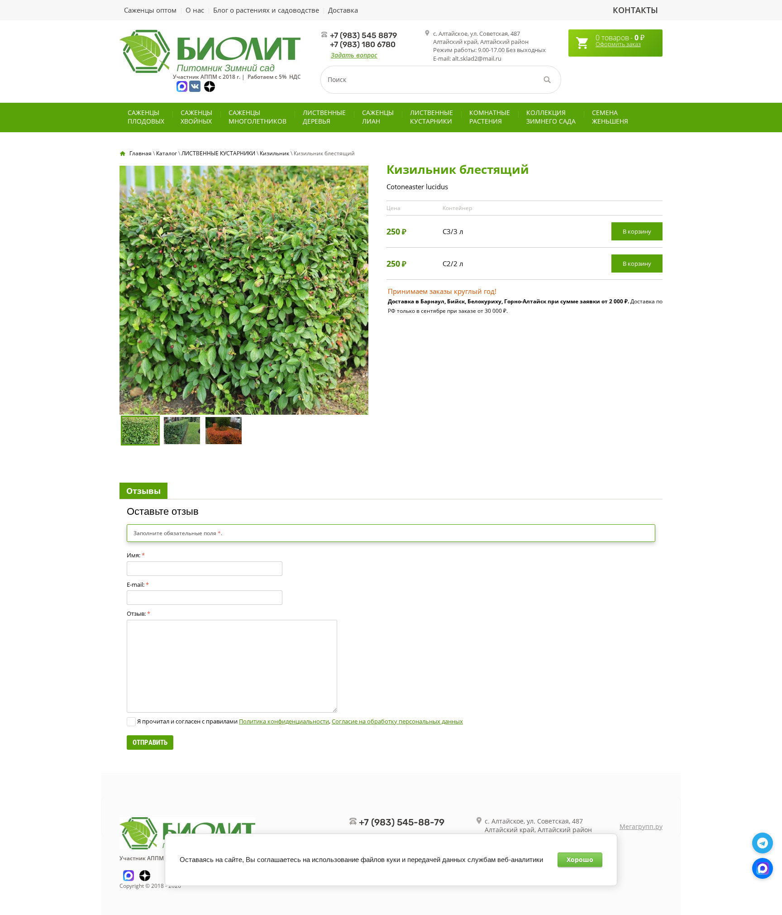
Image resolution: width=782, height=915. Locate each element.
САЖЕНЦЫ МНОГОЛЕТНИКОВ (257, 117)
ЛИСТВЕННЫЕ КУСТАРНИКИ (431, 117)
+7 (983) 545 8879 (363, 35)
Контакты (635, 10)
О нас (195, 9)
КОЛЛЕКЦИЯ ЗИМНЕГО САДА (551, 117)
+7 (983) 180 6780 (363, 44)
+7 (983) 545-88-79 (401, 822)
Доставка (343, 9)
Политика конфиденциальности (284, 721)
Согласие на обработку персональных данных (397, 721)
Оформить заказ (618, 44)
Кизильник (274, 153)
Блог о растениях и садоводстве (266, 9)
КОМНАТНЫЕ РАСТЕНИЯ (489, 117)
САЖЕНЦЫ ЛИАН (378, 117)
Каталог (166, 153)
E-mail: (138, 584)
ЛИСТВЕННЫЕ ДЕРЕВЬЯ (324, 117)
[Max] (762, 868)
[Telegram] (762, 843)
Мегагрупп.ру (641, 826)
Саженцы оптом (150, 9)
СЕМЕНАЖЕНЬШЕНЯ (610, 117)
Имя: (136, 555)
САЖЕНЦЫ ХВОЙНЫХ (196, 117)
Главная (140, 153)
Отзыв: (138, 613)
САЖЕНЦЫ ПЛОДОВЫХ (146, 117)
